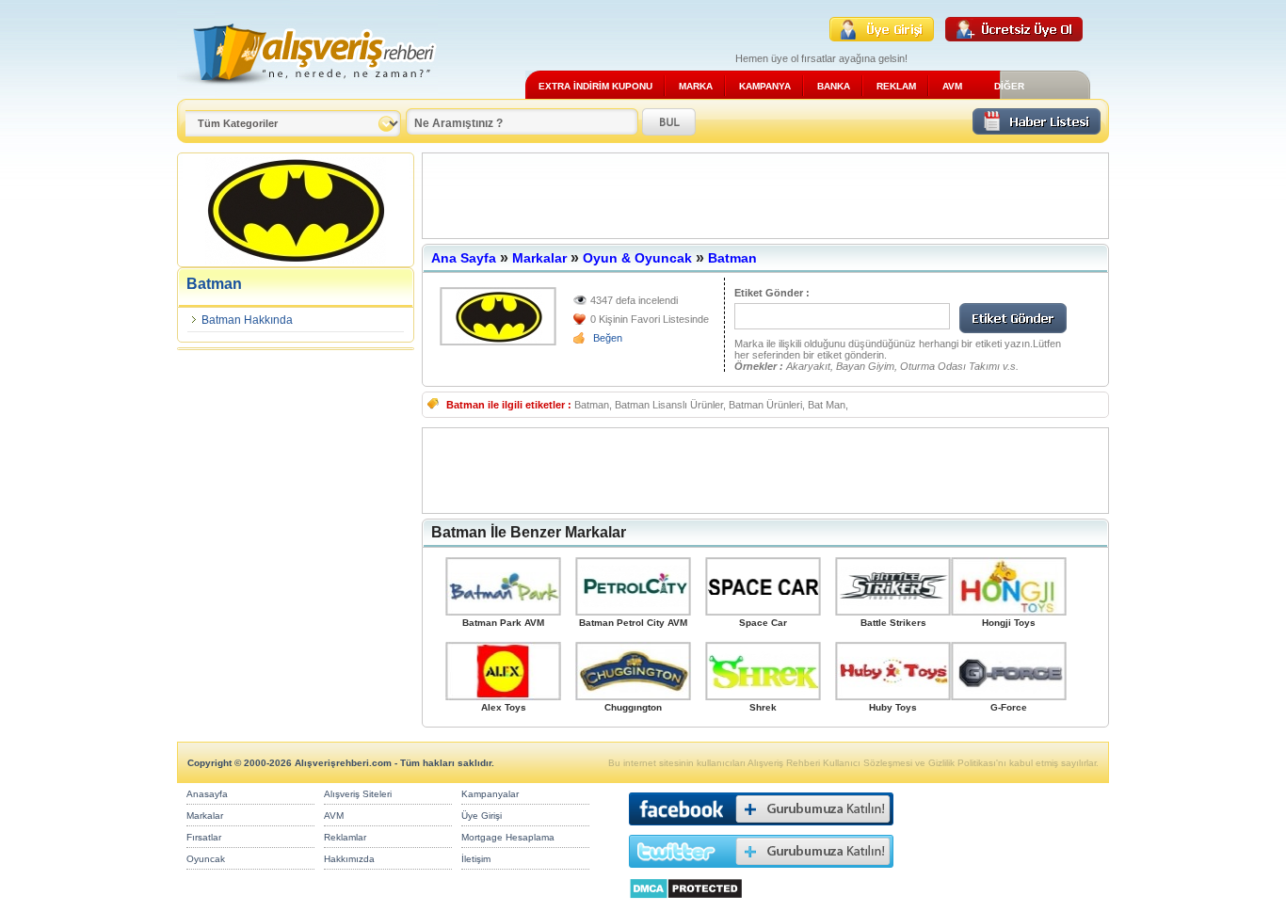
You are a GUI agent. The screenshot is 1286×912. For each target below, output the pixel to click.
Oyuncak (205, 859)
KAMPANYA (765, 86)
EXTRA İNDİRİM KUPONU (595, 86)
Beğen (607, 338)
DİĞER (1009, 86)
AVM (952, 86)
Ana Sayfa (463, 257)
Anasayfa (207, 794)
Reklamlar (345, 837)
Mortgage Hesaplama (508, 837)
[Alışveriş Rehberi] (307, 92)
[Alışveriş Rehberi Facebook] (761, 830)
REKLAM (896, 86)
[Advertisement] (765, 195)
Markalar (539, 257)
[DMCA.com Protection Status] (686, 904)
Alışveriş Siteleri (358, 794)
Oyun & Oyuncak (637, 257)
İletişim (475, 859)
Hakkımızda (349, 859)
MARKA (696, 86)
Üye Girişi (481, 815)
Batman (732, 257)
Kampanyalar (490, 794)
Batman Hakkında (247, 320)
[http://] (498, 316)
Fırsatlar (203, 837)
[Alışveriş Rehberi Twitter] (761, 872)
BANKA (833, 86)
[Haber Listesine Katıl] (1037, 129)
